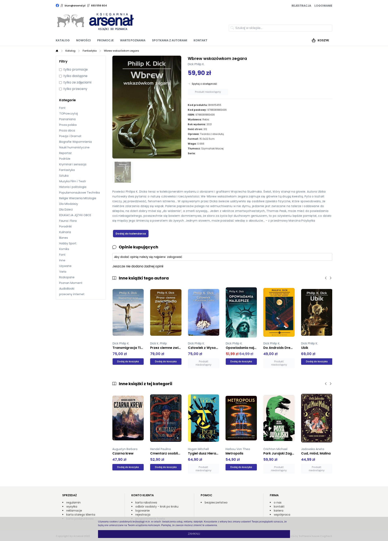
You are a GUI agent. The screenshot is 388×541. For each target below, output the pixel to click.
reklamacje (74, 511)
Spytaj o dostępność (204, 83)
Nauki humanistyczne (74, 147)
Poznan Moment (70, 283)
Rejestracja (301, 6)
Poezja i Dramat (70, 136)
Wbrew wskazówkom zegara (121, 50)
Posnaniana (67, 119)
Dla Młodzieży (68, 204)
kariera (278, 511)
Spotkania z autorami (169, 40)
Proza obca (67, 130)
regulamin (73, 502)
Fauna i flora (68, 221)
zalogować (174, 257)
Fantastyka (90, 50)
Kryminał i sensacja (72, 164)
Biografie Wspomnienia (75, 142)
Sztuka (64, 176)
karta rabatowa (146, 502)
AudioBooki (66, 289)
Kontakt (200, 40)
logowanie (142, 511)
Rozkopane (67, 277)
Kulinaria (65, 232)
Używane (65, 266)
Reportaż (65, 153)
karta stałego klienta (80, 515)
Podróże (64, 159)
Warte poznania (133, 40)
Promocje (105, 40)
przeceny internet (71, 294)
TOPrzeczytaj (68, 114)
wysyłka (71, 507)
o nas (278, 502)
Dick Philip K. (196, 64)
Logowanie (323, 6)
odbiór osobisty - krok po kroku (156, 507)
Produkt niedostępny (208, 92)
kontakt (279, 507)
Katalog (63, 40)
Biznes (63, 238)
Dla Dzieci (66, 209)
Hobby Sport (67, 243)
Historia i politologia (72, 187)
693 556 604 (99, 5)
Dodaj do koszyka (128, 361)
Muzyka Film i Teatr (72, 181)
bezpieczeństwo (216, 502)
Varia (62, 272)
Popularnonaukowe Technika (79, 193)
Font (62, 108)
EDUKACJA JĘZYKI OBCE (75, 215)
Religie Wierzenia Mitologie (77, 198)
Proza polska (68, 125)
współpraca (282, 515)
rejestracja (142, 515)
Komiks (64, 249)
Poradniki (65, 226)
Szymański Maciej (212, 148)
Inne (62, 260)
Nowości (83, 40)
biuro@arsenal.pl (75, 5)
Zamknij (194, 534)
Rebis (205, 119)
